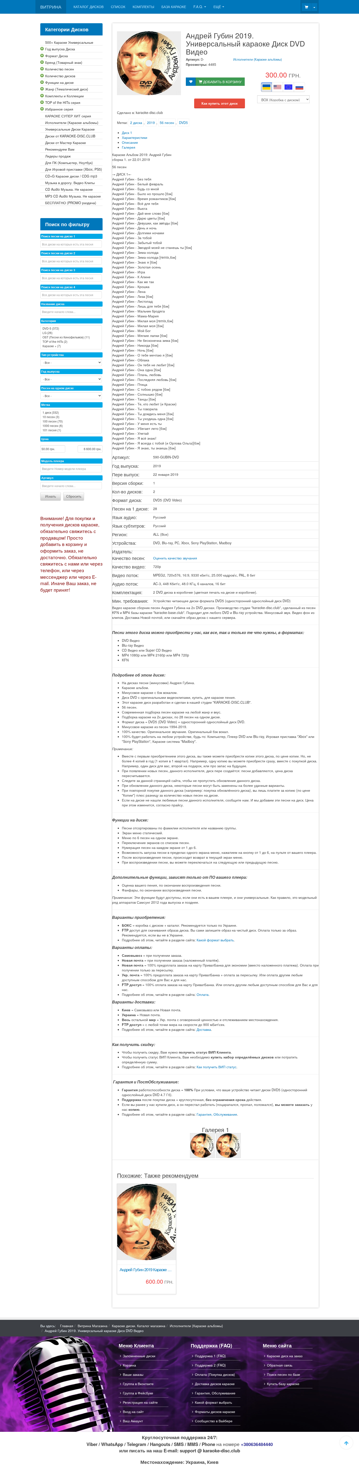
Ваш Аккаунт (133, 1420)
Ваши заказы (133, 1374)
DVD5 (183, 122)
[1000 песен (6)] (71, 425)
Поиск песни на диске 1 (58, 236)
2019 (151, 122)
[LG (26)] (71, 333)
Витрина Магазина (92, 1325)
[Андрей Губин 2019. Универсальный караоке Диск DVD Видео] (202, 1145)
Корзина (129, 1365)
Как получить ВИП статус (216, 1066)
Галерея (128, 147)
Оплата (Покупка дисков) (215, 1374)
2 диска (136, 122)
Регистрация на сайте (140, 1402)
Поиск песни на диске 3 (58, 270)
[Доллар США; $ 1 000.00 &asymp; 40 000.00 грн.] (277, 87)
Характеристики (134, 137)
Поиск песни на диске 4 (58, 287)
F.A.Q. (198, 6)
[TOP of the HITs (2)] (71, 341)
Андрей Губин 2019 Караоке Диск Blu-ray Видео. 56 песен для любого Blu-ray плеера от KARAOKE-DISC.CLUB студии (146, 1269)
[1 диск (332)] (71, 412)
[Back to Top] (346, 1442)
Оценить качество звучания (175, 558)
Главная (66, 1325)
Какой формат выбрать (215, 939)
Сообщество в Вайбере (213, 1420)
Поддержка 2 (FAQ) (210, 1365)
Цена (45, 439)
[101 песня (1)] (71, 430)
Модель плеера (52, 461)
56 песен (167, 122)
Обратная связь (279, 1365)
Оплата (203, 994)
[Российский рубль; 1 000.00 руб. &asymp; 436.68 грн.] (299, 87)
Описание (130, 142)
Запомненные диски (139, 1355)
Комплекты (143, 6)
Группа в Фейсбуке (138, 1392)
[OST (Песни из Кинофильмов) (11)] (71, 337)
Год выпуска (50, 371)
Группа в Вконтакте (138, 1383)
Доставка (204, 1029)
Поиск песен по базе (283, 1374)
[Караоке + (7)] (71, 346)
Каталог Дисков (89, 6)
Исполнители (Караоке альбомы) (257, 59)
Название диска (52, 304)
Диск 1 (127, 132)
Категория (48, 321)
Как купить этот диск (219, 103)
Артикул (47, 478)
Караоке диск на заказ (284, 1355)
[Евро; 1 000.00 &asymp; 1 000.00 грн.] (288, 87)
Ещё (217, 6)
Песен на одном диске (57, 388)
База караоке (173, 6)
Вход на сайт (133, 1411)
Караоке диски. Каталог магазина (138, 1325)
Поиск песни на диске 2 (58, 253)
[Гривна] (266, 87)
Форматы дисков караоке (215, 1411)
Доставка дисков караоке (215, 1383)
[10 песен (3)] (71, 417)
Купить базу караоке (283, 1383)
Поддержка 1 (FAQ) (210, 1355)
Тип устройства (52, 355)
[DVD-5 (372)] (71, 328)
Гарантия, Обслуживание (217, 1114)
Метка (45, 404)
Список (118, 6)
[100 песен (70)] (71, 421)
